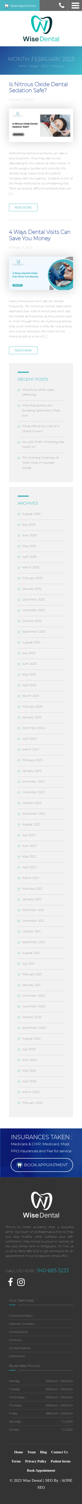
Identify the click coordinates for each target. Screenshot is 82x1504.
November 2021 (33, 921)
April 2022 (29, 867)
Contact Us (59, 1452)
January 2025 (31, 717)
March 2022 (30, 878)
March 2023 (30, 749)
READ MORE (23, 207)
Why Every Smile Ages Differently (38, 392)
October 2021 (31, 931)
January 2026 (31, 589)
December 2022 (33, 781)
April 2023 (29, 739)
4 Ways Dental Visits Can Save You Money (39, 235)
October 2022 (31, 803)
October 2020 (31, 1017)
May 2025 (29, 674)
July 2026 (28, 524)
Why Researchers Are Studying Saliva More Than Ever (41, 410)
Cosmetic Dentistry (22, 1323)
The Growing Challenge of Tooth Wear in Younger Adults (40, 463)
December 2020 (33, 995)
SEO (41, 1487)
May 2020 (29, 1070)
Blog (43, 1452)
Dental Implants (19, 1348)
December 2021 (33, 910)
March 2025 (30, 696)
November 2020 (33, 1006)
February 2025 (32, 706)
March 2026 (30, 567)
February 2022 (32, 888)
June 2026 (29, 535)
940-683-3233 (53, 1270)
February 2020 (32, 1103)
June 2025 (29, 664)
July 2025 (28, 653)
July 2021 (28, 963)
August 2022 (31, 824)
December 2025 (33, 599)
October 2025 (31, 621)
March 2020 (30, 1092)
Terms (16, 1461)
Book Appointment (23, 5)
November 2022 (33, 792)
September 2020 (34, 1028)
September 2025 (33, 631)
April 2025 (29, 685)
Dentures (15, 1340)
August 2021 (31, 953)
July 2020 (28, 1049)
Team (31, 1452)
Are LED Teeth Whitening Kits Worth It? (43, 444)
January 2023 (31, 771)
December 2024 (33, 728)
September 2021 (33, 942)
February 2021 (32, 974)
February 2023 (32, 760)
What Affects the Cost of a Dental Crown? (40, 428)
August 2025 (31, 642)
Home (18, 1452)
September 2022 (34, 813)
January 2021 (31, 985)
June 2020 (29, 1060)
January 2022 (31, 899)
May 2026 (29, 546)
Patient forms (61, 1461)
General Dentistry (21, 1315)
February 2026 (32, 578)
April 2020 (29, 1081)
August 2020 (31, 1038)
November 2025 (33, 610)
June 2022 (29, 846)
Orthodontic (17, 1356)
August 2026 (31, 514)
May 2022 (29, 856)
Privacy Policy (35, 1461)
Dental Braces (18, 1332)
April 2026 (29, 557)
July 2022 (28, 835)
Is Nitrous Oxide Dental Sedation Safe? (38, 87)
